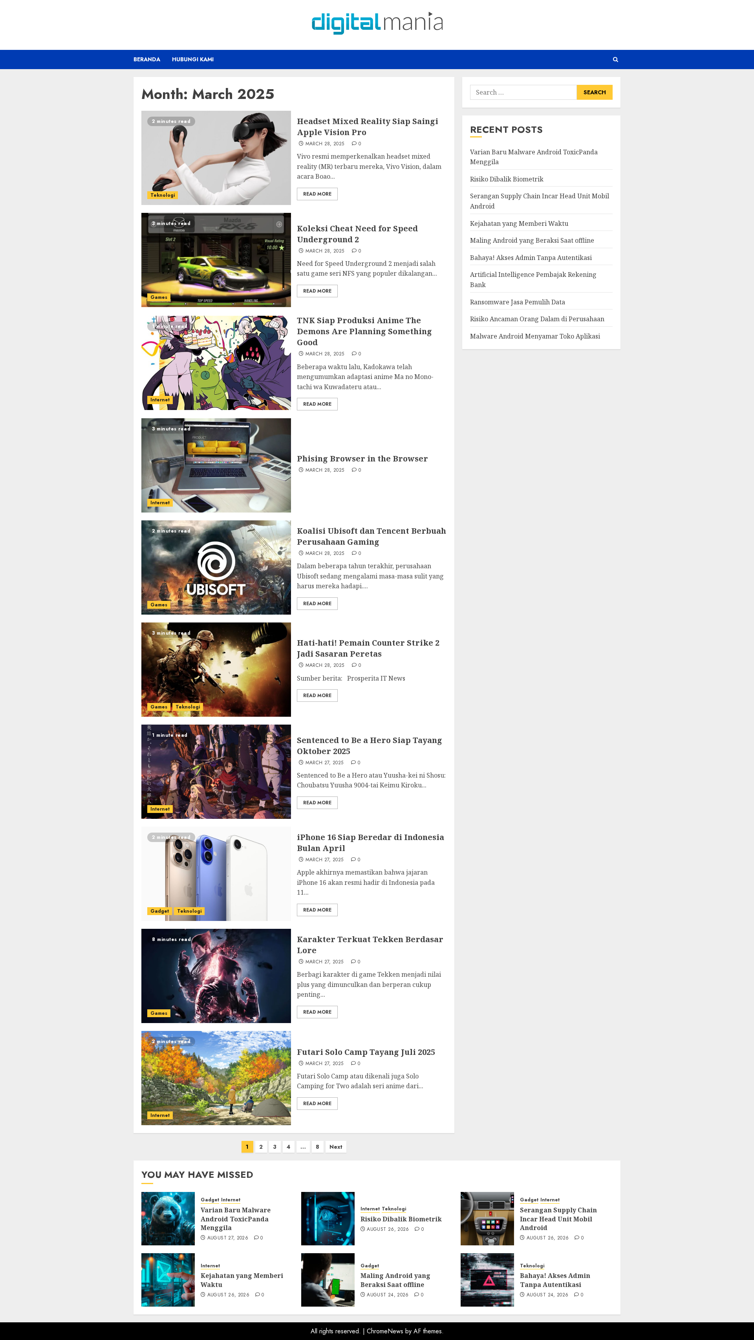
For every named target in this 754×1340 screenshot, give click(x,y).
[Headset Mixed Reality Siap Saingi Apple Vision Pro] (216, 158)
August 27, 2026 (227, 1238)
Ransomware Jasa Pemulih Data (517, 301)
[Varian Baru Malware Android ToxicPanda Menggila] (168, 1218)
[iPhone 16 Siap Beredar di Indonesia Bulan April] (216, 874)
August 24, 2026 (387, 1295)
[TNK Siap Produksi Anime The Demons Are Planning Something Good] (216, 363)
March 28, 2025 (325, 144)
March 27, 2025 (325, 763)
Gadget (159, 911)
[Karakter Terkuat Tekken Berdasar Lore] (216, 976)
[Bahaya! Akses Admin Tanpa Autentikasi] (487, 1280)
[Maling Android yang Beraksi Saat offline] (328, 1280)
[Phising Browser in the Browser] (216, 465)
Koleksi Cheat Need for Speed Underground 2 (357, 234)
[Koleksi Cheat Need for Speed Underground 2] (216, 260)
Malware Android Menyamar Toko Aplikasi (535, 335)
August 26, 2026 (388, 1230)
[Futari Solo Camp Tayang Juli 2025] (216, 1078)
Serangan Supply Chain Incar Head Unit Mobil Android (558, 1219)
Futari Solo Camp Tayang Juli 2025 (366, 1052)
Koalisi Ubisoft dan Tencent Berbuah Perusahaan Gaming (371, 536)
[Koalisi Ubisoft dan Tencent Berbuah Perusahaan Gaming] (216, 567)
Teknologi (162, 195)
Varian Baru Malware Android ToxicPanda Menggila (236, 1219)
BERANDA (147, 59)
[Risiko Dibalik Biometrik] (328, 1218)
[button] (615, 59)
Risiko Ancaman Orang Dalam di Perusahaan (537, 318)
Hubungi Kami (193, 59)
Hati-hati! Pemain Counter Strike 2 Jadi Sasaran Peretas (368, 648)
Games (158, 297)
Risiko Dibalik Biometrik (507, 178)
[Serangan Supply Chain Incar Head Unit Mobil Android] (487, 1218)
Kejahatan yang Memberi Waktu (519, 223)
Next (335, 1147)
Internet (160, 399)
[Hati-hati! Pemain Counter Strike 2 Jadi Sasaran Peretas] (216, 669)
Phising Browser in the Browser (362, 458)
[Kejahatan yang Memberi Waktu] (168, 1280)
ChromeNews (385, 1331)
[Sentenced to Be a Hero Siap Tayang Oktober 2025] (216, 772)
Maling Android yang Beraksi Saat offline (532, 240)
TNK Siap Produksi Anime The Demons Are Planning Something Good (364, 331)
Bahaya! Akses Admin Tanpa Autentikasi (531, 257)
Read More (317, 194)
